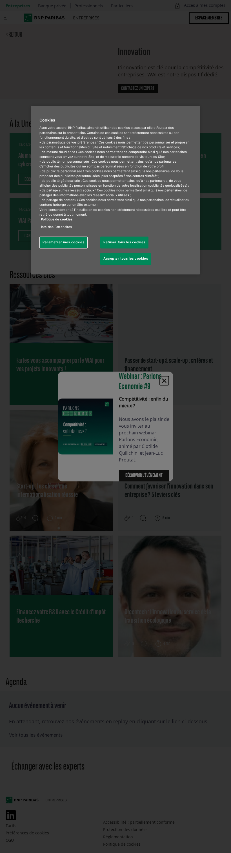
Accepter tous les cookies (125, 258)
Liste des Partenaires (55, 227)
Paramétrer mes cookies (64, 242)
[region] (115, 190)
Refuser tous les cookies (124, 242)
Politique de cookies (56, 219)
